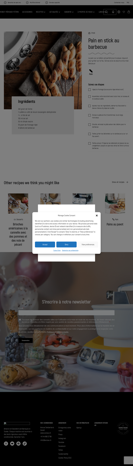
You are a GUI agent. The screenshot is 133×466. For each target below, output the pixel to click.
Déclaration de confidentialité (70, 250)
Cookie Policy (57, 250)
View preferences (88, 244)
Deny (66, 244)
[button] (96, 215)
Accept (45, 244)
